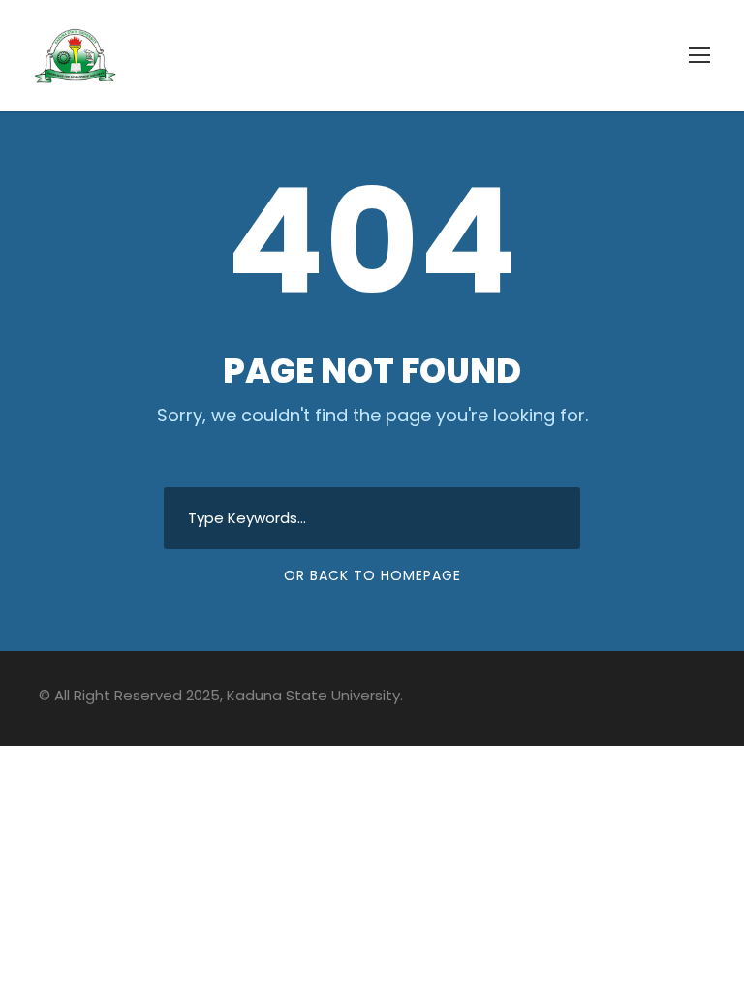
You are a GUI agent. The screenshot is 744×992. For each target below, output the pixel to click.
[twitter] (630, 698)
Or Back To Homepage (372, 575)
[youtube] (664, 698)
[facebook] (596, 698)
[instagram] (698, 698)
